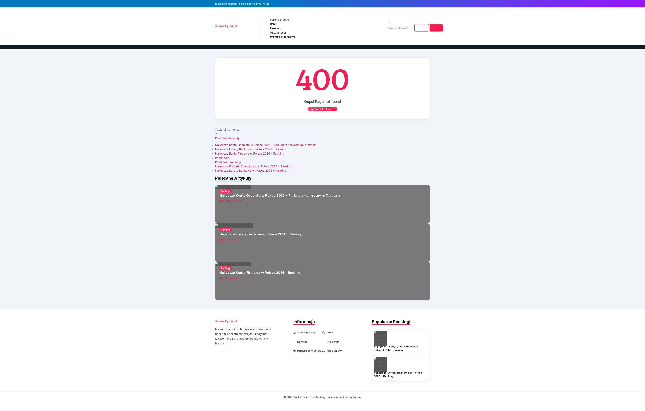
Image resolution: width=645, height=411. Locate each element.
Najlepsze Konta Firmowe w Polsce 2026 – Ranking (249, 153)
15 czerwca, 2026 (232, 239)
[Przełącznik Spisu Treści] (217, 133)
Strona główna (280, 19)
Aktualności (278, 32)
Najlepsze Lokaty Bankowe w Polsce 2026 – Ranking (250, 149)
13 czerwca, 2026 (232, 200)
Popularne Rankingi (228, 162)
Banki (273, 24)
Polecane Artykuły (227, 138)
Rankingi (275, 28)
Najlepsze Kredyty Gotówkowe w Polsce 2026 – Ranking (253, 166)
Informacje (222, 158)
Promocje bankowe (282, 36)
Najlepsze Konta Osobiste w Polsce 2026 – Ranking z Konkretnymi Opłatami (266, 145)
